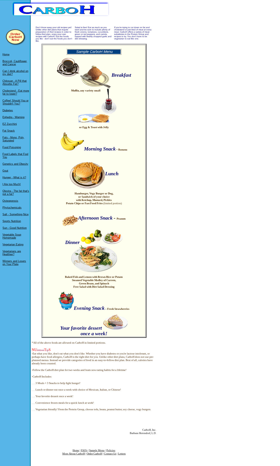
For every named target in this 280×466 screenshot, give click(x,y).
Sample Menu (97, 450)
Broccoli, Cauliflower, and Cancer (14, 63)
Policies (110, 450)
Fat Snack (8, 130)
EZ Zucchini (9, 123)
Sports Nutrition (11, 221)
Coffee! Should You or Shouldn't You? (15, 102)
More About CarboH (73, 453)
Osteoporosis (10, 200)
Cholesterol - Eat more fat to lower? (15, 92)
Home (5, 54)
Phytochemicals (12, 207)
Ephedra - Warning (13, 117)
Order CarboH (94, 453)
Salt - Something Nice (15, 214)
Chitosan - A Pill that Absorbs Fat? (14, 82)
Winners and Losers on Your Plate (14, 263)
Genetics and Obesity (15, 163)
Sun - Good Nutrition (14, 227)
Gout (5, 170)
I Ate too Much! (11, 184)
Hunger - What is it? (14, 177)
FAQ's (84, 450)
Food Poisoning (11, 147)
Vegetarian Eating (12, 244)
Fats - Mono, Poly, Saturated (13, 139)
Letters (122, 453)
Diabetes (7, 110)
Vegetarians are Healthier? (11, 253)
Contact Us (110, 453)
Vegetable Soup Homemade (11, 236)
